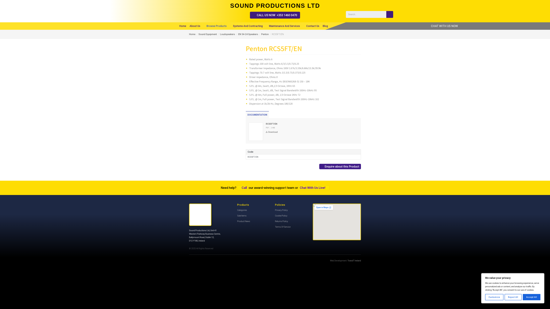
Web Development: (345, 261)
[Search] (389, 14)
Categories (242, 210)
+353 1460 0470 (277, 15)
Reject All (513, 297)
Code (250, 151)
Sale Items (241, 216)
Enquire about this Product (342, 166)
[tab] (257, 114)
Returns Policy (281, 221)
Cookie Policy (281, 216)
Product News (243, 221)
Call (244, 188)
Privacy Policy (281, 210)
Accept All (531, 297)
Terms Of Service (282, 227)
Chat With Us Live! (312, 188)
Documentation (257, 114)
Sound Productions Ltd (180, 11)
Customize (494, 297)
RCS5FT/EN (253, 157)
